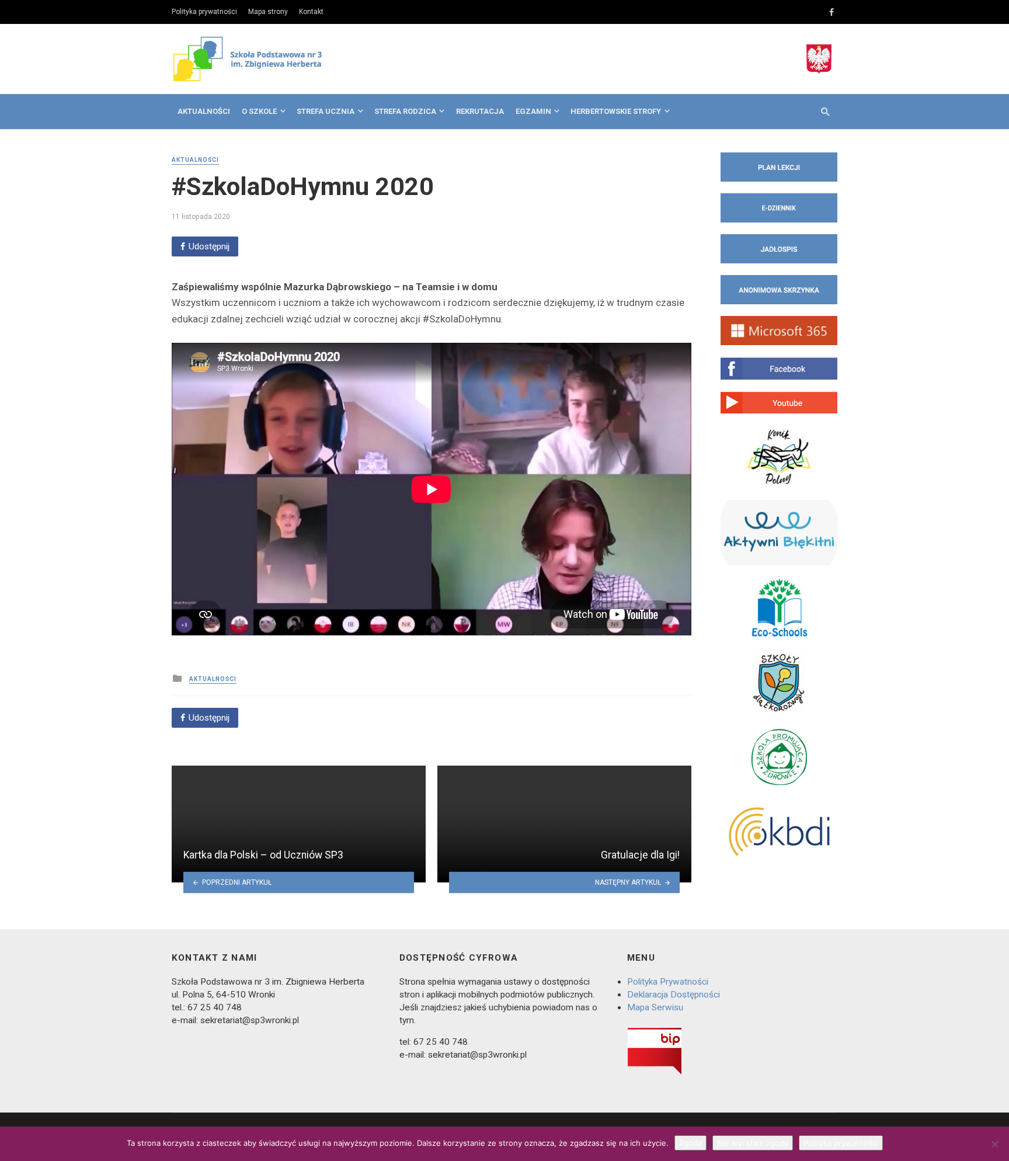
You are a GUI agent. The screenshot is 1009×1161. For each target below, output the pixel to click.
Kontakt (311, 12)
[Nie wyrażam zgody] (994, 1144)
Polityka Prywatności (667, 981)
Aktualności (204, 111)
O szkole (259, 111)
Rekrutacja (480, 111)
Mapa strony (268, 12)
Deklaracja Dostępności (673, 994)
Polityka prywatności (204, 12)
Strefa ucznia (325, 111)
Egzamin (533, 111)
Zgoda (690, 1143)
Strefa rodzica (405, 111)
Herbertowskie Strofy (615, 111)
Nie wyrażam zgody (752, 1143)
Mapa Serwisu (655, 1007)
